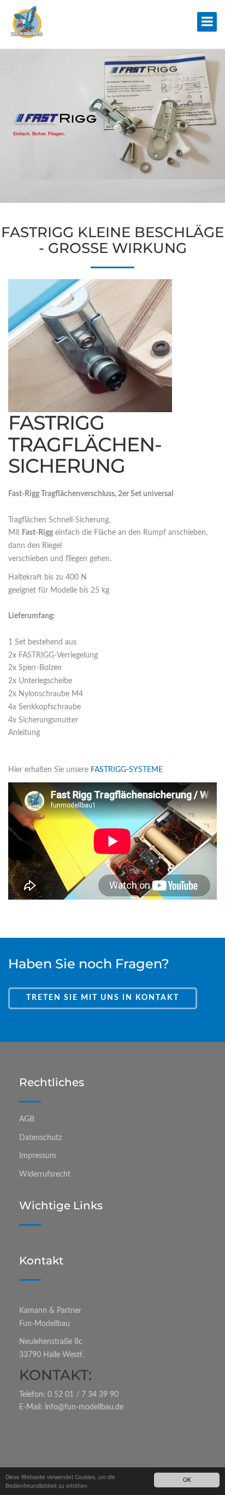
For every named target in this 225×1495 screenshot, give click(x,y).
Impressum (37, 1156)
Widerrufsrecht (44, 1174)
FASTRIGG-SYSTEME (127, 770)
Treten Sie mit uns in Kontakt (102, 998)
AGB (26, 1119)
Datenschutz (40, 1138)
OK (187, 1479)
